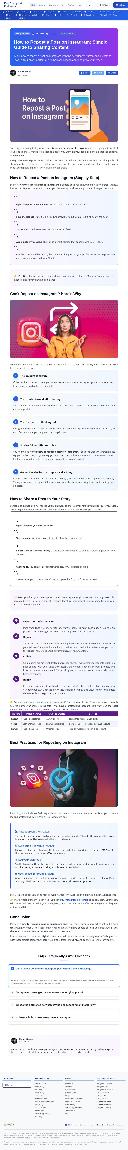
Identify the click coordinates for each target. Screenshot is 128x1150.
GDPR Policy (38, 1096)
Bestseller (42, 5)
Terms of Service (40, 1084)
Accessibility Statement (73, 1108)
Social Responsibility (72, 1102)
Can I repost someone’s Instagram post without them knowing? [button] (53, 968)
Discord (21, 15)
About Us (68, 1087)
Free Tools (71, 5)
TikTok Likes (101, 1096)
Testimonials (70, 1111)
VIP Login (106, 5)
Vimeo (115, 15)
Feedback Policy (40, 1108)
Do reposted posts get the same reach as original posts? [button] (49, 992)
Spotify (90, 12)
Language (7, 1078)
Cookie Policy (39, 1111)
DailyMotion (88, 15)
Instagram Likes (102, 1087)
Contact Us (69, 1084)
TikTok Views (101, 1099)
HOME (33, 5)
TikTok (23, 12)
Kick (59, 15)
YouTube (65, 12)
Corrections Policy (40, 1099)
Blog (66, 1096)
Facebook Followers (104, 1102)
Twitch (48, 15)
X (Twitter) (78, 12)
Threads (119, 12)
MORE (21, 18)
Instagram (9, 12)
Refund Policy (39, 1087)
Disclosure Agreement (42, 1114)
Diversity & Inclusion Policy (44, 1102)
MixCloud (103, 15)
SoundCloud (104, 12)
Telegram (51, 12)
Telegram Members (104, 1108)
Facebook (36, 12)
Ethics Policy (38, 1105)
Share (85, 73)
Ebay (8, 18)
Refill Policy (38, 1090)
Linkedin (35, 15)
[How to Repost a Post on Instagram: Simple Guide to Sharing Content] (15, 4)
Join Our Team (70, 1093)
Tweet (99, 73)
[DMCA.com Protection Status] (9, 1125)
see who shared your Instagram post (45, 702)
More (80, 5)
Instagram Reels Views (105, 1090)
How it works (53, 5)
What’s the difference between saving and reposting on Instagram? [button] (56, 1005)
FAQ (63, 5)
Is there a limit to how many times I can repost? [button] (44, 1017)
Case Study (38, 1117)
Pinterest (74, 15)
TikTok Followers (103, 1093)
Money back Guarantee (74, 1099)
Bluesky (9, 15)
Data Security (70, 1105)
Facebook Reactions (104, 1105)
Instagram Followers (104, 1084)
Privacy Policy (39, 1093)
